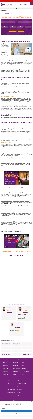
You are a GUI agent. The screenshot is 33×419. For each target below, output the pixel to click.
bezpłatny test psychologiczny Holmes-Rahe (10, 117)
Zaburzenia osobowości (25, 371)
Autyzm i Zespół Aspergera (11, 392)
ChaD (23, 374)
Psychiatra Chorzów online (27, 344)
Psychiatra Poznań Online (27, 350)
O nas (18, 380)
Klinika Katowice (5, 365)
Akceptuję (16, 410)
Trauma (8, 383)
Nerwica (23, 362)
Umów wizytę (9, 312)
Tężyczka (8, 380)
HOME (1, 10)
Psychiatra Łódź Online (16, 350)
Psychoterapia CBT (19, 389)
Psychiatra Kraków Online (27, 347)
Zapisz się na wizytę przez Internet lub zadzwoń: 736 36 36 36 (16, 17)
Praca (18, 395)
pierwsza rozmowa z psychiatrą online (23, 167)
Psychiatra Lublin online (6, 350)
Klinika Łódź (5, 362)
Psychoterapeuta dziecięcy (16, 368)
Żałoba (8, 386)
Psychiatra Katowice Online (16, 347)
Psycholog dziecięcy (15, 365)
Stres (23, 365)
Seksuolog (14, 374)
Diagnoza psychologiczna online (21, 383)
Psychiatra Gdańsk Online (6, 347)
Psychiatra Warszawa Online (16, 354)
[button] (31, 401)
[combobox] (8, 22)
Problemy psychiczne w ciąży (11, 389)
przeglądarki (20, 36)
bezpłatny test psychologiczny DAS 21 (9, 114)
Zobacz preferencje (16, 415)
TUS (17, 386)
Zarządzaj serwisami (3, 408)
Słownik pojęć (19, 392)
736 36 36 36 (25, 4)
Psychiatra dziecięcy (15, 362)
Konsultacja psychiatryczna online (6, 344)
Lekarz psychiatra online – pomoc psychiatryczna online (16, 16)
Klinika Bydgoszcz (5, 371)
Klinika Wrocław (5, 368)
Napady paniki (24, 368)
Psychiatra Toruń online (6, 354)
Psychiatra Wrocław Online (27, 354)
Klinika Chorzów (5, 374)
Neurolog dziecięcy (15, 371)
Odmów (16, 413)
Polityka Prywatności (16, 417)
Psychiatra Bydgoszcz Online (16, 344)
